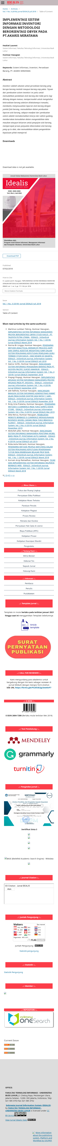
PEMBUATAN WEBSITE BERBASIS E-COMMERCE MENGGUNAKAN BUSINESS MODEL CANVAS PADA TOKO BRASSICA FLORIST (31, 418)
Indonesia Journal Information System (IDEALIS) (28, 1105)
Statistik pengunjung (29, 951)
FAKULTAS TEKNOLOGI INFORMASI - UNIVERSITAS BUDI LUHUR (23, 1109)
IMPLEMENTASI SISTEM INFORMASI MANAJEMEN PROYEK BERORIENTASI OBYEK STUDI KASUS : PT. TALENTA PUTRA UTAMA (30, 334)
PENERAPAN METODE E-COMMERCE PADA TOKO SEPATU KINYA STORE (31, 407)
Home (5, 9)
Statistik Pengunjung (13, 972)
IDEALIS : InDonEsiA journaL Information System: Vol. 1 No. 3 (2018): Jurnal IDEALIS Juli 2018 (30, 360)
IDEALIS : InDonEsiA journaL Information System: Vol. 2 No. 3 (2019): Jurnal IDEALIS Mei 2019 (31, 410)
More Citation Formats (14, 291)
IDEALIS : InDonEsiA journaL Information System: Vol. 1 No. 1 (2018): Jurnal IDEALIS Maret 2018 (29, 340)
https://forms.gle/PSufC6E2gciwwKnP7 (33, 687)
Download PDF (12, 256)
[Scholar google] (29, 838)
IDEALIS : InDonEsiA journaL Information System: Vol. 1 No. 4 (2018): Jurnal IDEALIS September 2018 (31, 372)
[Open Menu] (2, 2)
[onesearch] (29, 1027)
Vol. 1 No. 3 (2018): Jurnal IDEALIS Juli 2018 (19, 11)
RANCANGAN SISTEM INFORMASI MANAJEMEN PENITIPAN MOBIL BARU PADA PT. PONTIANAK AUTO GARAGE (31, 433)
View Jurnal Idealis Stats (16, 1120)
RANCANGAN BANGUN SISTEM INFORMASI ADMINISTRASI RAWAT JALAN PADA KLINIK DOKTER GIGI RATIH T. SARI (31, 393)
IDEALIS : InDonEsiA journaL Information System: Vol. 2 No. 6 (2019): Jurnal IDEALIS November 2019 (31, 425)
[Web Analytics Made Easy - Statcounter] (39, 945)
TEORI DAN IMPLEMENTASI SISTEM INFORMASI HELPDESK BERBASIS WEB (31, 463)
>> (13, 475)
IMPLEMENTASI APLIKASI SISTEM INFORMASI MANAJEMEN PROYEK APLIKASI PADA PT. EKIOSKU (31, 380)
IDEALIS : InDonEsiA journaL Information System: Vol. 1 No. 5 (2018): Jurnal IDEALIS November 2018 (30, 400)
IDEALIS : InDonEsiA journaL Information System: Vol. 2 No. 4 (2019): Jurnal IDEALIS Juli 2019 (31, 439)
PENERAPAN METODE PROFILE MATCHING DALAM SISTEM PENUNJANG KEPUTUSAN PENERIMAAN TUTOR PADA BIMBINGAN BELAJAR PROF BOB (30, 449)
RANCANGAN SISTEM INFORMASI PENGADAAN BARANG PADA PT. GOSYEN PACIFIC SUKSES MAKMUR (31, 367)
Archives (14, 9)
